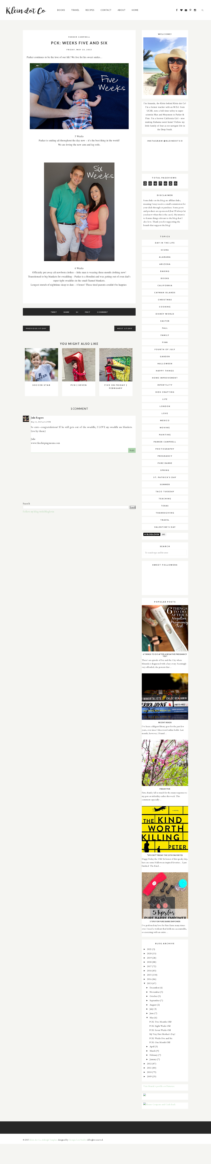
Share (66, 312)
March (153, 1050)
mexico (165, 420)
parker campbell (79, 37)
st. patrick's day (165, 477)
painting (165, 435)
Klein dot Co (35, 1140)
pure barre (165, 463)
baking (165, 271)
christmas (165, 300)
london (165, 406)
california (165, 285)
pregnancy (165, 456)
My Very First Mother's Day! (162, 1034)
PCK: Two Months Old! (160, 1021)
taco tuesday (165, 491)
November (155, 991)
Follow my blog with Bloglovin (38, 511)
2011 (149, 1067)
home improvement (165, 378)
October (154, 996)
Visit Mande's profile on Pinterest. (159, 1086)
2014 (149, 979)
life (165, 399)
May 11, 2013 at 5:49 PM (41, 422)
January (153, 1059)
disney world (165, 314)
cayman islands (165, 293)
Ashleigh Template (50, 1140)
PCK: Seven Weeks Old (160, 1030)
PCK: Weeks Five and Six (160, 1038)
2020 (149, 953)
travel (165, 520)
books (165, 278)
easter (165, 321)
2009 (149, 1076)
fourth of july (165, 349)
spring (164, 470)
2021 (149, 949)
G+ (77, 312)
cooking (165, 307)
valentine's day (165, 527)
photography (165, 449)
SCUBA (165, 250)
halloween (165, 364)
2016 (149, 970)
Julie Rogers (37, 417)
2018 (149, 961)
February (154, 1054)
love (165, 413)
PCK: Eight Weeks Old (160, 1025)
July (152, 1008)
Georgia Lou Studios (78, 1140)
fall (165, 328)
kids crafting (165, 392)
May (152, 1017)
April (152, 1046)
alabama (165, 257)
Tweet (54, 312)
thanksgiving (165, 513)
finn (165, 342)
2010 (149, 1072)
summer (165, 484)
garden (165, 356)
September (155, 1000)
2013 (149, 983)
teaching (165, 499)
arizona (165, 264)
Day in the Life (165, 243)
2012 (149, 1063)
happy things (165, 371)
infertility (165, 385)
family (165, 335)
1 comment (102, 312)
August (153, 1004)
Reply (132, 450)
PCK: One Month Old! (160, 1042)
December (155, 987)
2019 (149, 957)
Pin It (87, 312)
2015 (149, 974)
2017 (149, 966)
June (152, 1013)
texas (165, 506)
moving (165, 428)
